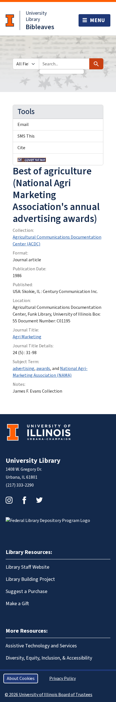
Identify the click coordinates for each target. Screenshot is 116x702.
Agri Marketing (27, 337)
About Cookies (21, 678)
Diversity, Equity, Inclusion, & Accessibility (49, 658)
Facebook (24, 500)
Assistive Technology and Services (41, 645)
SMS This (26, 136)
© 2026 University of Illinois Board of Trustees (48, 695)
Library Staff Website (27, 567)
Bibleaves (40, 27)
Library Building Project (30, 579)
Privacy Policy (62, 678)
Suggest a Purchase (26, 591)
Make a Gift (17, 603)
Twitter (39, 500)
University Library (36, 16)
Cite (21, 148)
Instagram (9, 500)
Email (23, 124)
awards (43, 368)
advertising (23, 368)
